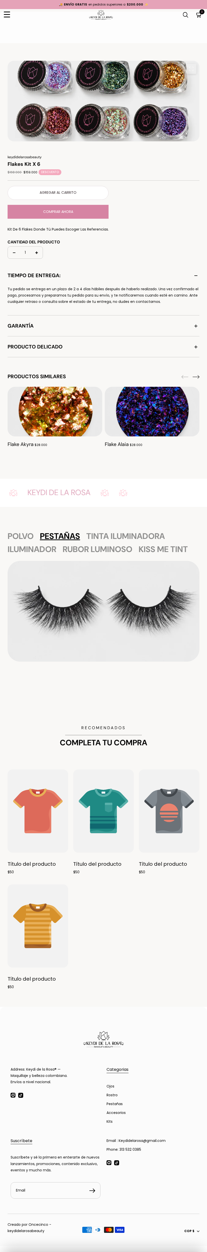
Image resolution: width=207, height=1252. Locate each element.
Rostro (112, 1095)
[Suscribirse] (92, 1190)
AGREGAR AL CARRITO (58, 192)
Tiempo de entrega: (34, 275)
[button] (196, 377)
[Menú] (7, 15)
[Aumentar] (36, 253)
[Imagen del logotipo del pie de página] (103, 1039)
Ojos (110, 1086)
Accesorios (116, 1112)
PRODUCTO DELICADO (35, 346)
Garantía (21, 326)
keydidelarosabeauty (26, 1230)
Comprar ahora (58, 211)
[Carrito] (199, 15)
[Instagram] (13, 1095)
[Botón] (186, 15)
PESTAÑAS (60, 536)
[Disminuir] (14, 253)
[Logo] (101, 15)
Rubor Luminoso (97, 549)
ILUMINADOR (32, 549)
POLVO (21, 536)
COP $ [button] (189, 1231)
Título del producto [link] (32, 864)
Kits (110, 1121)
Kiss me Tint (163, 549)
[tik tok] (20, 1095)
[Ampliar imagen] (191, 69)
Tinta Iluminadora (125, 536)
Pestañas (115, 1103)
